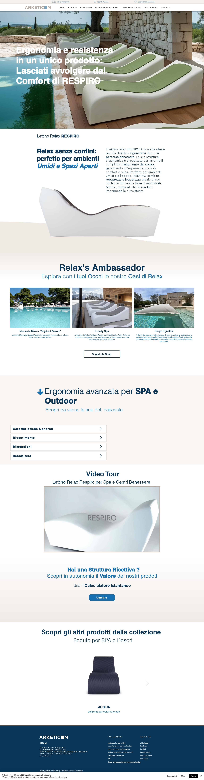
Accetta (193, 776)
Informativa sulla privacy (58, 777)
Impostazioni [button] (172, 776)
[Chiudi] (201, 776)
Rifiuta (183, 776)
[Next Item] (147, 683)
